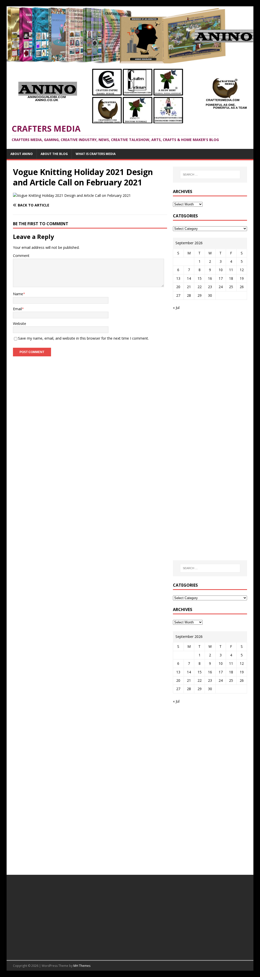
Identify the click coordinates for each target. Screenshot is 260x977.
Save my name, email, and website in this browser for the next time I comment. (83, 338)
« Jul (176, 307)
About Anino (21, 154)
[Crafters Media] (130, 60)
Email (17, 308)
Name (18, 293)
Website (19, 323)
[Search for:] (210, 174)
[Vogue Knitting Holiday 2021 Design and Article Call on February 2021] (72, 195)
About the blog (54, 154)
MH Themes (81, 966)
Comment (21, 255)
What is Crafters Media (96, 154)
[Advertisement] (215, 352)
